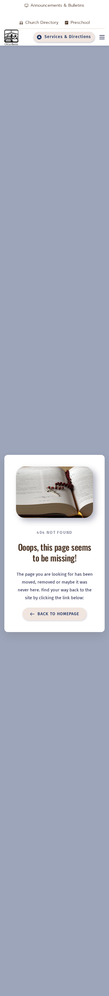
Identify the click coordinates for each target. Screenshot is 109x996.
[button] (102, 37)
